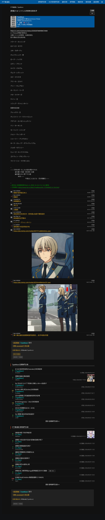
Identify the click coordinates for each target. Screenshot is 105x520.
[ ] (19, 371)
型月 (22, 343)
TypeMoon (20, 7)
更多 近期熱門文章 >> (52, 421)
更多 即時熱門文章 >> (52, 484)
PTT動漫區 (13, 7)
